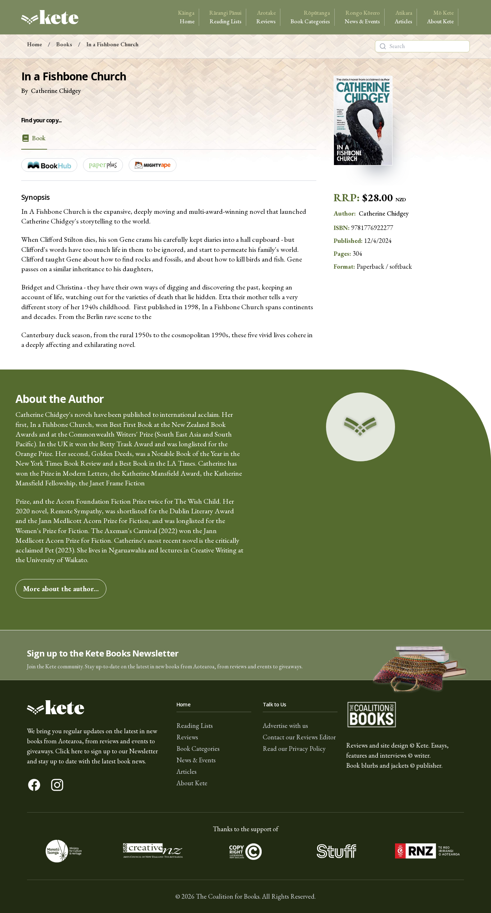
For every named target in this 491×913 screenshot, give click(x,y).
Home (186, 17)
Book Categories (310, 17)
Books (64, 44)
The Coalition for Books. (228, 896)
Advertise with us (285, 725)
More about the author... (61, 588)
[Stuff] (336, 851)
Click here (69, 751)
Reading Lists (225, 17)
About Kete (440, 17)
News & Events (362, 17)
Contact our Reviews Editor (299, 737)
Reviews (266, 17)
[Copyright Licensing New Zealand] (246, 851)
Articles (403, 17)
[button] (245, 655)
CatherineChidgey (56, 90)
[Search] (382, 46)
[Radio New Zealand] (427, 851)
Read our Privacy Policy (294, 748)
